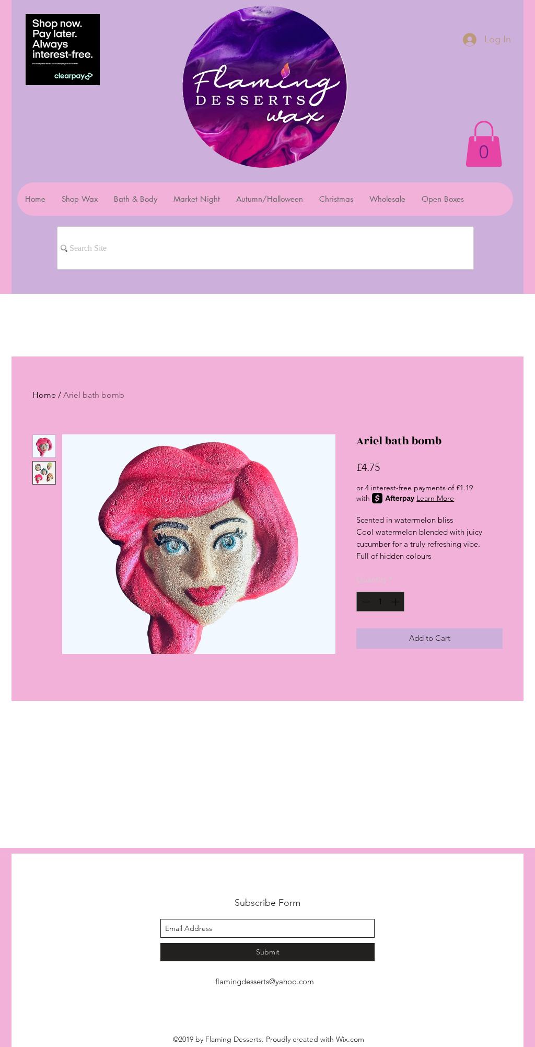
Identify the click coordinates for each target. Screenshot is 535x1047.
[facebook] (259, 1005)
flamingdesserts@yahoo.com (264, 981)
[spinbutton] (380, 602)
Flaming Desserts (254, 879)
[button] (483, 144)
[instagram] (275, 1005)
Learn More (435, 498)
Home (44, 395)
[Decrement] (365, 602)
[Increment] (396, 602)
